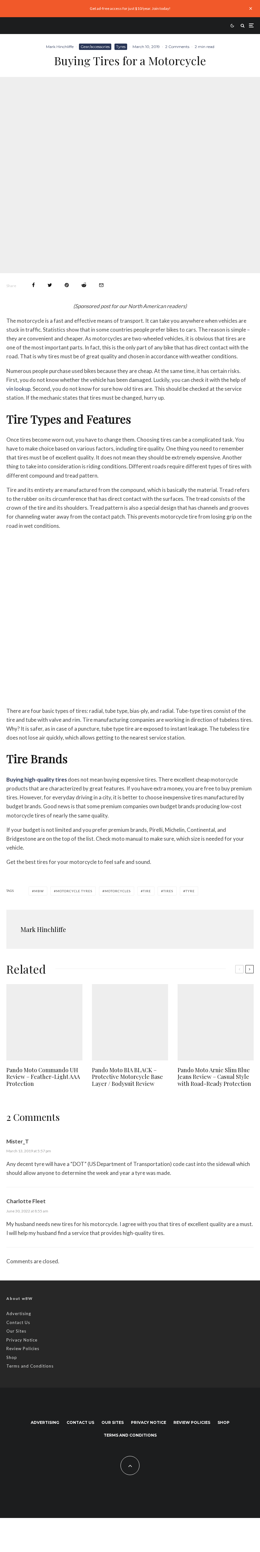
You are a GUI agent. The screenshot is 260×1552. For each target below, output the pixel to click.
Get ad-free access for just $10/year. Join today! (130, 8)
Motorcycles (118, 891)
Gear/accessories (95, 46)
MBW (39, 891)
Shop (11, 1357)
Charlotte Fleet (26, 1201)
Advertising (18, 1313)
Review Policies (22, 1348)
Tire (147, 891)
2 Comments (177, 46)
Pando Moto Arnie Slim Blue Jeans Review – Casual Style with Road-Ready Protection (214, 1077)
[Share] (33, 285)
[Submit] (83, 285)
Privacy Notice (21, 1339)
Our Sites (16, 1331)
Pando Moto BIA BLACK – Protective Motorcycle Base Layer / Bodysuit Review (127, 1077)
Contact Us (18, 1322)
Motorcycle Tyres (74, 891)
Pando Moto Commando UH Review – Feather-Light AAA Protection (43, 1077)
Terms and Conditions (30, 1366)
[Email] (101, 285)
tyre (190, 891)
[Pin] (67, 285)
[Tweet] (50, 285)
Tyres (121, 46)
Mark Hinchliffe (60, 46)
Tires (168, 891)
